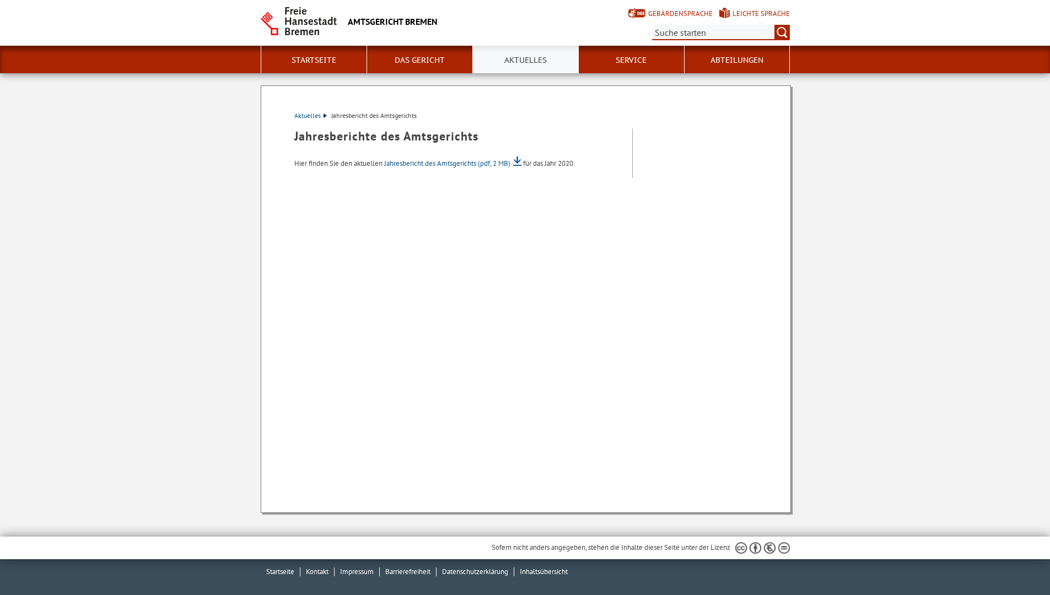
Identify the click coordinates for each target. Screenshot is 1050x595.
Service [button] (631, 60)
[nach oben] (1015, 560)
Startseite (314, 60)
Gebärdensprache (680, 13)
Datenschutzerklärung (475, 571)
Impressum (357, 571)
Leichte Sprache (761, 13)
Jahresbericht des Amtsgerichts (447, 163)
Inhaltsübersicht (544, 571)
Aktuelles (307, 115)
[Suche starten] (782, 32)
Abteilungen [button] (736, 60)
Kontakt (317, 571)
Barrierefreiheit (407, 571)
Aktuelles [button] (525, 60)
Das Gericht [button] (420, 60)
